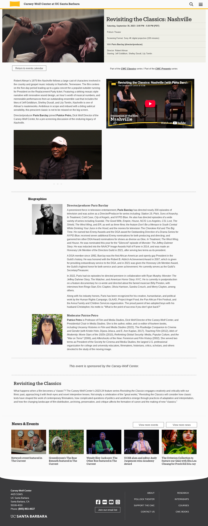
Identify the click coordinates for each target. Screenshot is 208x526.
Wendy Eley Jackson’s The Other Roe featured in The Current (101, 460)
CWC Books (182, 512)
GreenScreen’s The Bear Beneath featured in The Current (63, 460)
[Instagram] (117, 502)
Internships (182, 499)
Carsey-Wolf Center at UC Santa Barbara (51, 3)
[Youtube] (111, 502)
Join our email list (107, 510)
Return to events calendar (29, 68)
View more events (148, 425)
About (151, 493)
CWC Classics (128, 68)
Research (183, 493)
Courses (183, 505)
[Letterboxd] (104, 502)
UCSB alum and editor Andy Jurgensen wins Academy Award (140, 460)
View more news (182, 425)
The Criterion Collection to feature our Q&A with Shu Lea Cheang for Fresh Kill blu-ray (179, 460)
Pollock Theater (114, 32)
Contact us (148, 512)
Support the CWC (144, 505)
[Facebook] (98, 502)
